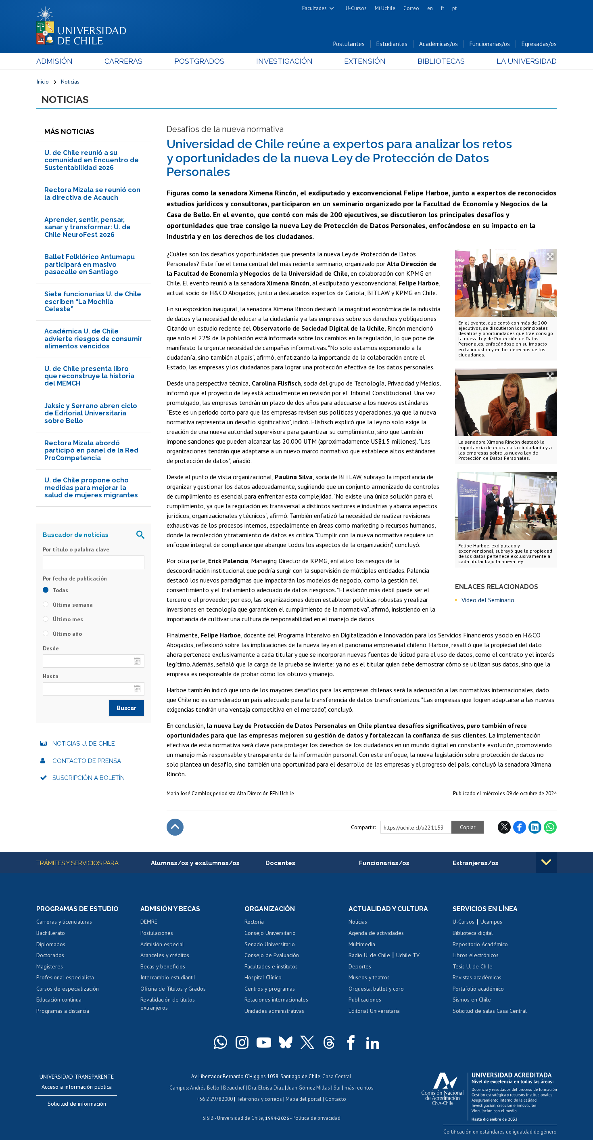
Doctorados (50, 955)
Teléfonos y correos (259, 1099)
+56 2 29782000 (214, 1099)
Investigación (284, 61)
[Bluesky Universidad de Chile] (286, 1042)
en (430, 8)
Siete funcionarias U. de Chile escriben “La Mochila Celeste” (92, 301)
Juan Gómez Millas (308, 1087)
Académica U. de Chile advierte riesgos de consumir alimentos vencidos (93, 338)
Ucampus (491, 921)
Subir (175, 827)
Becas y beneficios (162, 966)
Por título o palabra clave (76, 549)
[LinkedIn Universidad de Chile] (373, 1042)
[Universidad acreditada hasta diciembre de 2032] (489, 1094)
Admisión (54, 61)
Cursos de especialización (67, 988)
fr (442, 8)
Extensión (365, 61)
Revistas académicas (477, 977)
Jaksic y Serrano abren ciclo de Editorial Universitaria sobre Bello (90, 413)
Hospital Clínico (263, 977)
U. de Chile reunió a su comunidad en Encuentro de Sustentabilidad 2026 (91, 160)
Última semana (72, 604)
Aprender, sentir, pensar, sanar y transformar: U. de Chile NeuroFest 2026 (87, 227)
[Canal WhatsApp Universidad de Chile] (220, 1042)
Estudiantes (391, 44)
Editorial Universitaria (374, 1010)
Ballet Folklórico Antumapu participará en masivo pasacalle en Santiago (89, 264)
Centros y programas (269, 988)
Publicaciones (365, 999)
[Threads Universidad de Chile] (329, 1042)
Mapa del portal (304, 1099)
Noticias (70, 81)
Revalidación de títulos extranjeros (167, 1003)
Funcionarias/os (490, 44)
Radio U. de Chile (369, 955)
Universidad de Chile (240, 1118)
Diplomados (50, 944)
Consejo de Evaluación (271, 955)
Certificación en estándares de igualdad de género (500, 1131)
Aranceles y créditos (164, 955)
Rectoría (254, 921)
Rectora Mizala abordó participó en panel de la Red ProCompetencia (91, 450)
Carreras (123, 61)
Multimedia (362, 944)
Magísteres (49, 966)
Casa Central (336, 1076)
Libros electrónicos (476, 955)
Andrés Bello (204, 1087)
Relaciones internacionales (276, 999)
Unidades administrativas (274, 1010)
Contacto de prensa (86, 761)
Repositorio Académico (480, 944)
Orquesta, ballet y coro (376, 988)
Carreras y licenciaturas (64, 921)
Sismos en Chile (472, 999)
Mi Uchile (385, 8)
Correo (411, 8)
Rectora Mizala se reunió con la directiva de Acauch (92, 193)
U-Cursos (356, 8)
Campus (178, 1087)
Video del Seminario (487, 600)
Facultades (314, 8)
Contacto (335, 1099)
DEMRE (148, 921)
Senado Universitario (269, 944)
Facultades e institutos (271, 966)
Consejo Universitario (270, 933)
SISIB (208, 1118)
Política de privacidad (316, 1118)
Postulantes (349, 44)
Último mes (67, 619)
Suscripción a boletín (88, 778)
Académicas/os (438, 44)
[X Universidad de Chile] (307, 1042)
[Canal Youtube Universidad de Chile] (264, 1042)
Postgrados (199, 61)
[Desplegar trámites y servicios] (546, 862)
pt (454, 8)
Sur (337, 1087)
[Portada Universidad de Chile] (84, 24)
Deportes (360, 966)
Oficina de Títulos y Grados (173, 988)
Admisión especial (162, 944)
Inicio (42, 81)
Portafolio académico (478, 988)
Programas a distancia (62, 1010)
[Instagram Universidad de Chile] (242, 1042)
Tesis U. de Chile (473, 966)
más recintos (359, 1087)
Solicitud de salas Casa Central (490, 1010)
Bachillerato (50, 933)
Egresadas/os (539, 44)
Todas (59, 590)
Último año (66, 633)
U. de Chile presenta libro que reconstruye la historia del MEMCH (89, 376)
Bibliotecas (441, 61)
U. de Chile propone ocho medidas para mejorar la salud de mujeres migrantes (91, 487)
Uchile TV (408, 955)
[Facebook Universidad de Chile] (351, 1042)
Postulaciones (156, 933)
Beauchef (233, 1087)
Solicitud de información (77, 1103)
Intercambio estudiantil (167, 977)
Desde (51, 648)
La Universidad (527, 61)
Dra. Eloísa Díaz (266, 1087)
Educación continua (58, 999)
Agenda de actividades (376, 933)
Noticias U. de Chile (83, 743)
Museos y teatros (369, 977)
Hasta (50, 676)
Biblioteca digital (473, 933)
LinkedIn (534, 827)
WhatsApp (550, 827)
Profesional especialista (65, 977)
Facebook (519, 827)
